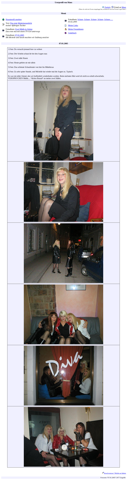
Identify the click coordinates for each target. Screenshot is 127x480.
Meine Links (73, 25)
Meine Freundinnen (75, 29)
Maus (124, 7)
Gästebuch (72, 33)
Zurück (107, 7)
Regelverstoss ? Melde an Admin (115, 473)
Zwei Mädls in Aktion (23, 29)
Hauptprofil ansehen (14, 19)
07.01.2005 (19, 35)
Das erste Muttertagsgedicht (21, 23)
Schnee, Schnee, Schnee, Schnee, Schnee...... (95, 19)
